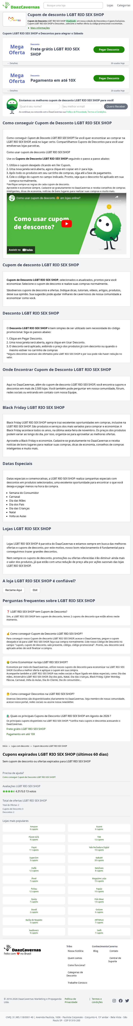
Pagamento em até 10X (20, 734)
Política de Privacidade (76, 112)
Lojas (110, 5)
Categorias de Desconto (74, 974)
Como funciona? (76, 965)
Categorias (123, 5)
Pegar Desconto (109, 49)
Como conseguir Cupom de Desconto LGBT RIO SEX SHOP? (29, 777)
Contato (114, 950)
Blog (95, 950)
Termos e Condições (97, 112)
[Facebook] (121, 1000)
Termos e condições (97, 1000)
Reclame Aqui (13, 590)
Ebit (35, 590)
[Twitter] (127, 1000)
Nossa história (75, 950)
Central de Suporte (114, 959)
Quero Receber (116, 106)
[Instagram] (114, 1000)
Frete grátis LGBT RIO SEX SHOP (26, 729)
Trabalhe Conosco (77, 982)
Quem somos (75, 958)
